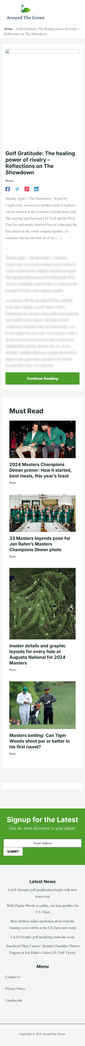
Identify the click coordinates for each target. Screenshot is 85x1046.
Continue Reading (42, 378)
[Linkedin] (36, 188)
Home (8, 28)
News (9, 180)
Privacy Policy (15, 988)
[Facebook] (7, 188)
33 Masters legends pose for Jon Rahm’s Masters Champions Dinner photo (39, 544)
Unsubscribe (13, 1000)
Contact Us (13, 976)
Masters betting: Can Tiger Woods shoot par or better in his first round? (39, 741)
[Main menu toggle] (75, 12)
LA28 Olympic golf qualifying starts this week (42, 936)
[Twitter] (17, 188)
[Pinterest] (27, 188)
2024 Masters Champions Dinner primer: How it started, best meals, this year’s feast (40, 470)
